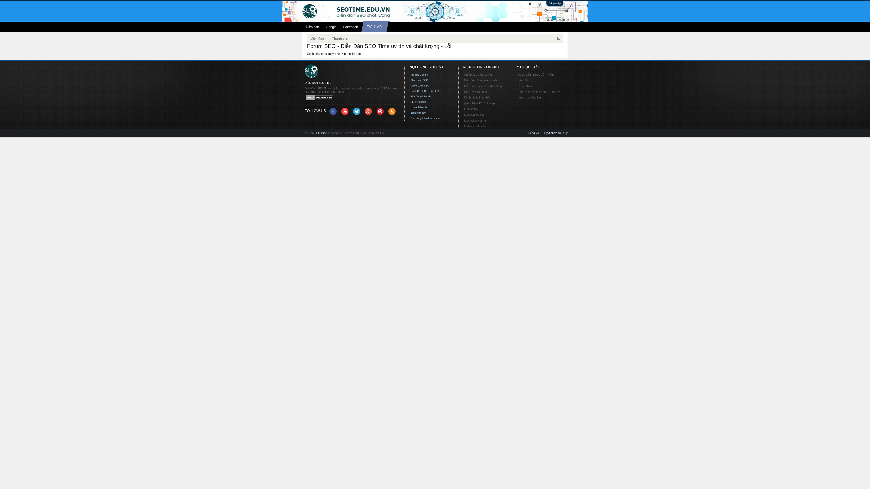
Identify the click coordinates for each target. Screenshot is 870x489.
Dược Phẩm (525, 86)
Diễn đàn (312, 27)
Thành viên (375, 27)
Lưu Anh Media (419, 107)
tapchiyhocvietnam (475, 120)
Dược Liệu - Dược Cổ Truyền (536, 74)
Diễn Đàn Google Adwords (480, 80)
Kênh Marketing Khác (477, 97)
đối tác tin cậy (418, 112)
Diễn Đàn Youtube (475, 91)
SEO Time (320, 133)
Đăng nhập (555, 3)
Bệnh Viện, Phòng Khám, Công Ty (539, 91)
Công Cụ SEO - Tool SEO (425, 91)
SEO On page (418, 102)
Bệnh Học (524, 80)
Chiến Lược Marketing (478, 74)
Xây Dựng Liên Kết (421, 96)
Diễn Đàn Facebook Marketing (483, 86)
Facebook (350, 27)
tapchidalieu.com (474, 114)
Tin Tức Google (419, 74)
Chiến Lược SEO (420, 85)
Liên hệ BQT (472, 109)
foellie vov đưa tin (475, 126)
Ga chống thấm (419, 118)
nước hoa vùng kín (529, 97)
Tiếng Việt (534, 133)
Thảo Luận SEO (419, 80)
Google (331, 27)
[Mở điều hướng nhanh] (559, 38)
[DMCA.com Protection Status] (353, 98)
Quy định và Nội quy (555, 133)
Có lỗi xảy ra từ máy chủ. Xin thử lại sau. (334, 53)
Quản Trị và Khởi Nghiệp (479, 103)
